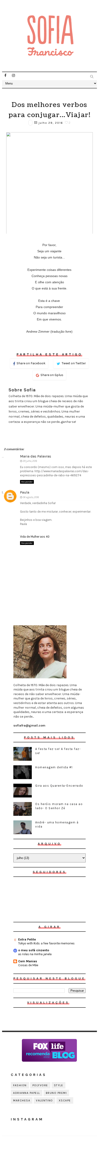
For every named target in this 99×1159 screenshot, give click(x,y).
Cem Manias (27, 961)
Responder (27, 481)
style (58, 1085)
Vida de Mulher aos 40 (35, 536)
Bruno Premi (56, 1092)
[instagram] (13, 75)
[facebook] (5, 75)
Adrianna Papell (26, 1092)
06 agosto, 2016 (31, 497)
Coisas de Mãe (28, 965)
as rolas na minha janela (35, 954)
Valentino (44, 1100)
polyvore (40, 1085)
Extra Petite (27, 939)
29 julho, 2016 (30, 461)
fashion (20, 1085)
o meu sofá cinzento (33, 950)
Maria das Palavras (35, 456)
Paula (24, 492)
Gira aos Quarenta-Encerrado (59, 785)
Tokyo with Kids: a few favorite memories (46, 943)
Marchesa (21, 1100)
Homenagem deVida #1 (54, 767)
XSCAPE (65, 1100)
